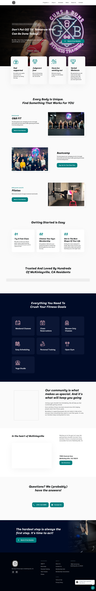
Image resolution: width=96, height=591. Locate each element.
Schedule (60, 2)
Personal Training (45, 569)
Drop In (54, 2)
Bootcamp (43, 566)
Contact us (58, 505)
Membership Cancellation (62, 571)
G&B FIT (43, 563)
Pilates (42, 574)
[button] (45, 3)
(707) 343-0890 (41, 505)
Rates (67, 2)
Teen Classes (44, 571)
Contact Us (59, 566)
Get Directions (66, 463)
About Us (73, 2)
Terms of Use (59, 579)
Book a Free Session (74, 41)
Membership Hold (60, 569)
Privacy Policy (59, 582)
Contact (81, 2)
